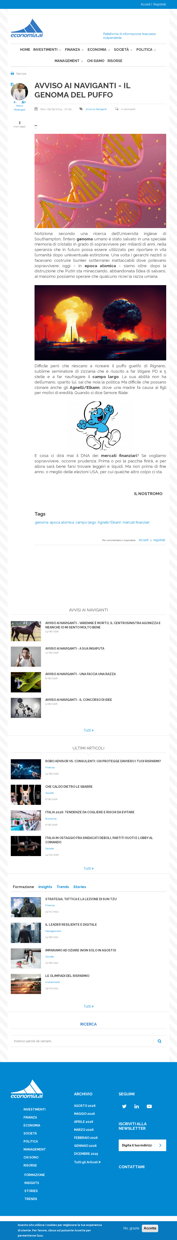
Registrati (159, 4)
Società (121, 50)
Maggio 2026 (84, 1113)
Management (67, 61)
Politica (144, 50)
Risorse (114, 61)
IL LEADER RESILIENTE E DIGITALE (71, 924)
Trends (30, 1199)
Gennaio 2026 (85, 1145)
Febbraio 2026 (86, 1137)
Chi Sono (31, 1157)
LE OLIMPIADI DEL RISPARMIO (67, 976)
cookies (51, 1225)
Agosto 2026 (85, 1105)
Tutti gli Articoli (86, 1162)
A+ (24, 102)
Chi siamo (95, 61)
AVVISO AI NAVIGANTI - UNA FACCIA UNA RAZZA (80, 674)
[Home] (27, 28)
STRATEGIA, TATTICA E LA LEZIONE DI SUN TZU (81, 899)
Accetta (150, 1228)
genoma (41, 522)
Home (25, 50)
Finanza (72, 50)
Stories (31, 1191)
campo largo (86, 522)
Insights (31, 1183)
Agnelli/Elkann (109, 522)
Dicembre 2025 (86, 1153)
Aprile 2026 (83, 1121)
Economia (97, 50)
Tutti (87, 730)
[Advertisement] (88, 577)
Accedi (145, 4)
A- (15, 102)
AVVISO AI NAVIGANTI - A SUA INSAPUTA (74, 648)
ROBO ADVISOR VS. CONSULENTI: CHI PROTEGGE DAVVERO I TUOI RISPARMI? (103, 761)
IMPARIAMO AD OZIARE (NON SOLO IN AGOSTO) (80, 950)
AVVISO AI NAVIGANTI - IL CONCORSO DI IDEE (78, 699)
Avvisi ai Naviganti (96, 109)
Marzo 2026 (84, 1129)
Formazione (34, 1175)
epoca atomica (62, 522)
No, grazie (131, 1228)
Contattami (132, 1167)
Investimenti (45, 50)
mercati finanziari (136, 522)
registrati (159, 540)
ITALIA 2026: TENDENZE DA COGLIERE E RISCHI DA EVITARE (89, 812)
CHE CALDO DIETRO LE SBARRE (69, 786)
